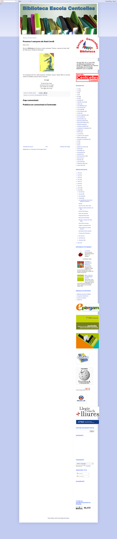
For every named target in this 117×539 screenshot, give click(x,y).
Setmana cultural (81, 163)
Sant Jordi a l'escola (84, 223)
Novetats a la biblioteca (83, 139)
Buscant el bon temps (84, 217)
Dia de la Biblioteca (82, 115)
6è (78, 98)
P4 (78, 143)
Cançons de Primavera (84, 233)
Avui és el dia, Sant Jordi (85, 205)
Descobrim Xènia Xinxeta (85, 231)
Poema (80, 203)
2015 (79, 183)
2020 (79, 175)
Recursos (79, 158)
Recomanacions (38, 95)
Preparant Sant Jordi (84, 215)
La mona (79, 133)
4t (77, 94)
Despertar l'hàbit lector (82, 296)
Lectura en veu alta (82, 135)
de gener (81, 240)
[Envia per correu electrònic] (39, 93)
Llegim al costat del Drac (85, 225)
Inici (47, 146)
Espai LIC (79, 299)
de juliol (81, 191)
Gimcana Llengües (82, 126)
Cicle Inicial (80, 107)
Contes (79, 113)
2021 (79, 173)
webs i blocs (80, 165)
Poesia (79, 148)
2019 (79, 177)
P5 (78, 145)
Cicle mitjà (79, 109)
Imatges (79, 130)
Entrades (80, 473)
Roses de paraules (83, 213)
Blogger (67, 518)
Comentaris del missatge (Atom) (38, 149)
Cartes (79, 104)
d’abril (80, 198)
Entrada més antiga (65, 146)
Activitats (79, 100)
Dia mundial (80, 117)
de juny (81, 194)
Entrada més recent (28, 146)
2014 (79, 185)
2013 (79, 188)
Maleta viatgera (81, 137)
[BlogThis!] (41, 93)
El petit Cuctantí (81, 124)
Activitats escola (81, 102)
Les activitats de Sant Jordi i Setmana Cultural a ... (85, 201)
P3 (78, 141)
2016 (79, 181)
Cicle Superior (80, 111)
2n (78, 91)
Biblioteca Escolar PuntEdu (84, 294)
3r (77, 92)
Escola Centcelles (81, 298)
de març (81, 236)
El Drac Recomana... (84, 211)
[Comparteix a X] (43, 93)
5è (78, 96)
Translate (88, 466)
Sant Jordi (45, 95)
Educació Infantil (81, 120)
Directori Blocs (80, 118)
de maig (81, 196)
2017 (79, 179)
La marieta (87, 251)
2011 (79, 242)
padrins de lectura (81, 146)
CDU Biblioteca (81, 105)
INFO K (79, 131)
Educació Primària (81, 122)
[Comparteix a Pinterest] (46, 93)
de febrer (81, 238)
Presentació (80, 152)
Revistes (79, 159)
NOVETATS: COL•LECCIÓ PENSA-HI (88, 263)
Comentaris (81, 476)
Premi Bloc (80, 150)
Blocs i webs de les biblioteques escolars (89, 277)
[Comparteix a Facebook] (45, 93)
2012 (79, 190)
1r (77, 89)
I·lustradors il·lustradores (83, 128)
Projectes (79, 154)
